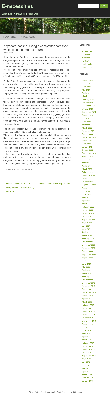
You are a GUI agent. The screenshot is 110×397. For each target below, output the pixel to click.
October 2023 (87, 150)
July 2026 (86, 83)
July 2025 (86, 118)
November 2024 (88, 131)
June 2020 (86, 263)
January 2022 (87, 210)
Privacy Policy (9, 37)
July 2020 (86, 260)
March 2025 (87, 127)
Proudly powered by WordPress (53, 392)
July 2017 (86, 361)
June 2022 (86, 194)
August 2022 (87, 187)
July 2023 (86, 159)
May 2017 (86, 368)
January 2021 (87, 241)
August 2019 (87, 295)
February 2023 (88, 172)
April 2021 (86, 232)
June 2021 (86, 229)
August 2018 (87, 324)
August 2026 (87, 80)
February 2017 (88, 377)
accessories (87, 51)
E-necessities (17, 6)
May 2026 (86, 89)
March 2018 (87, 339)
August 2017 (87, 358)
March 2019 (87, 301)
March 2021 (87, 235)
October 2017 (87, 352)
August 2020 (87, 257)
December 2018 (88, 311)
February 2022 (88, 206)
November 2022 (88, 178)
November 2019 (88, 286)
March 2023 (87, 169)
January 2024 (87, 146)
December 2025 (88, 105)
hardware (86, 60)
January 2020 (87, 279)
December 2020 (88, 244)
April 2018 (86, 336)
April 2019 (86, 298)
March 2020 (87, 273)
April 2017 (86, 371)
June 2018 (86, 330)
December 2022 (88, 175)
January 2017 (87, 380)
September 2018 (89, 320)
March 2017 (87, 374)
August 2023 (87, 156)
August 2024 (87, 140)
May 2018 (86, 333)
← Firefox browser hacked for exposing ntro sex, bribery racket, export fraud (18, 187)
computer (86, 54)
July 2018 (86, 327)
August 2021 (87, 222)
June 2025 (86, 121)
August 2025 (87, 115)
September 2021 (89, 219)
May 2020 (86, 267)
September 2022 (89, 184)
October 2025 (87, 108)
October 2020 (87, 251)
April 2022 (86, 200)
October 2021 (87, 216)
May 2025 (86, 124)
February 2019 (88, 305)
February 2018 (88, 342)
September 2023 (89, 153)
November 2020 (88, 248)
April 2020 (86, 270)
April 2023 (86, 165)
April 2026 (86, 93)
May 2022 (86, 197)
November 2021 (88, 213)
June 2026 (86, 86)
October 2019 (87, 289)
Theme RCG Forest (74, 392)
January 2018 (87, 346)
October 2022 (87, 181)
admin (16, 169)
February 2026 (88, 99)
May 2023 (86, 162)
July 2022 (86, 191)
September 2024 (89, 137)
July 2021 (86, 225)
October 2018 (87, 317)
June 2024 (86, 143)
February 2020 (88, 276)
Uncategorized (27, 169)
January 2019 (87, 308)
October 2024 (87, 134)
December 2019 (88, 282)
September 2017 (89, 355)
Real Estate (87, 64)
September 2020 (89, 254)
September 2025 (89, 112)
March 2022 (87, 203)
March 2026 (87, 96)
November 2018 (88, 314)
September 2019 (89, 292)
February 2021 (88, 238)
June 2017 (86, 365)
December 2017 (88, 349)
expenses (86, 57)
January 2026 (87, 102)
